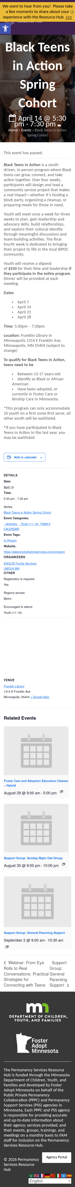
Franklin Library (14, 686)
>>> (69, 17)
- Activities (10, 524)
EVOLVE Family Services (20, 563)
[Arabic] (31, 1176)
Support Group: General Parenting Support (34, 933)
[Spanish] (69, 1176)
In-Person (10, 540)
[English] (36, 1176)
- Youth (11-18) (29, 524)
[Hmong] (53, 1176)
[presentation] (36, 751)
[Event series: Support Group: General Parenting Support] (7, 947)
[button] (5, 28)
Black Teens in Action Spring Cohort (27, 512)
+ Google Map (39, 697)
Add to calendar (25, 457)
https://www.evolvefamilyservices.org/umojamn (34, 552)
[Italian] (58, 1176)
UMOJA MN (11, 568)
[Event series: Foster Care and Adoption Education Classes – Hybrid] (61, 791)
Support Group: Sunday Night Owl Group (33, 858)
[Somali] (63, 1176)
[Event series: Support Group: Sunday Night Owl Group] (63, 864)
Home (13, 130)
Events (26, 130)
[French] (42, 1176)
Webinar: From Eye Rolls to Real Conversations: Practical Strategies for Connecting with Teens (26, 973)
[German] (47, 1176)
